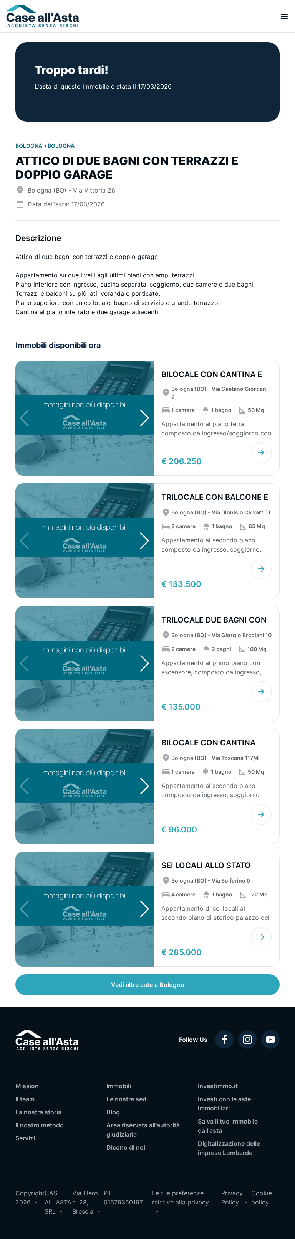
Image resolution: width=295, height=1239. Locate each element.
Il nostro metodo (39, 1125)
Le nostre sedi (127, 1099)
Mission (27, 1086)
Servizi (25, 1138)
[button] (144, 418)
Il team (25, 1099)
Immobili (118, 1086)
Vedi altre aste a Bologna (147, 985)
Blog (113, 1112)
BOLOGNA (29, 145)
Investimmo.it (218, 1086)
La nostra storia (38, 1112)
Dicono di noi (125, 1147)
